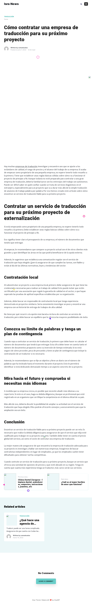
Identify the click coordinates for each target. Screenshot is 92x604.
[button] (81, 4)
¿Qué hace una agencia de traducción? (29, 522)
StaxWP (57, 600)
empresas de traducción (26, 166)
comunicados (23, 48)
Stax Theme (36, 600)
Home (6, 19)
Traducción (9, 16)
